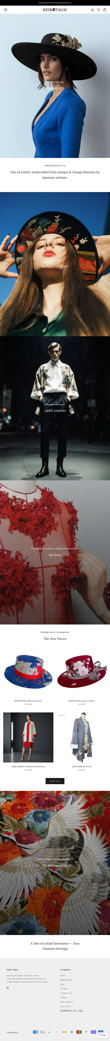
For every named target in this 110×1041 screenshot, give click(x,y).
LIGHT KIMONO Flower (82, 766)
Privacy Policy (65, 1006)
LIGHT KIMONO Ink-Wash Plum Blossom (28, 766)
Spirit (62, 984)
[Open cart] (104, 9)
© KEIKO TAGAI (12, 1033)
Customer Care (66, 993)
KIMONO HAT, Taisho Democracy (28, 701)
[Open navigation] (5, 10)
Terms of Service (66, 1002)
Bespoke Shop (66, 979)
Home (62, 975)
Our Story (64, 988)
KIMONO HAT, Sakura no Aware (82, 701)
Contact (63, 997)
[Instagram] (8, 987)
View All (55, 781)
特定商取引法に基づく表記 (71, 1010)
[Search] (98, 9)
